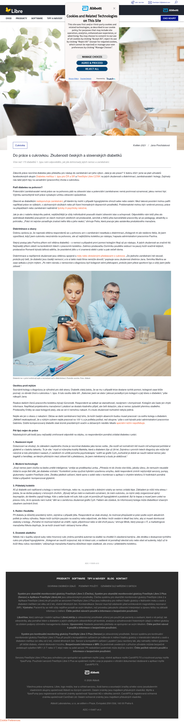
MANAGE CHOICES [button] (92, 56)
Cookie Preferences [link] (10, 720)
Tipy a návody (54, 18)
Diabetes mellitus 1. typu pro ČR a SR (55, 176)
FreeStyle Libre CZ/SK (88, 176)
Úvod (9, 18)
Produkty (21, 18)
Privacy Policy (74, 78)
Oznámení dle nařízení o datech (118, 586)
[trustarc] (110, 78)
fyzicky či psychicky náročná (72, 208)
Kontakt (121, 578)
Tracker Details (85, 78)
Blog (110, 578)
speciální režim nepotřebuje (130, 423)
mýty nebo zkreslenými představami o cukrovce (101, 255)
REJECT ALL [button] (92, 69)
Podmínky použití (88, 586)
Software (37, 18)
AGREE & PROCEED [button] (92, 62)
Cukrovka (20, 145)
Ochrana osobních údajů (62, 586)
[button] (114, 8)
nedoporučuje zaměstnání (49, 201)
